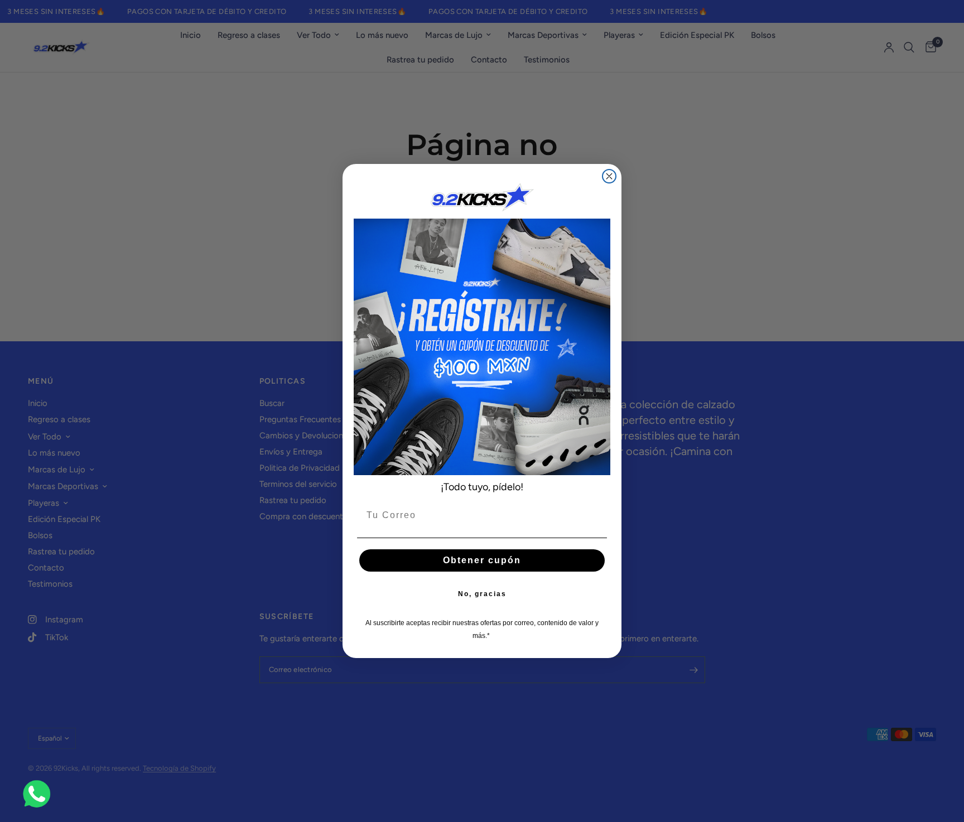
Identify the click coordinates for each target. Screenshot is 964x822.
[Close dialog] (609, 176)
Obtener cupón (482, 560)
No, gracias (482, 594)
